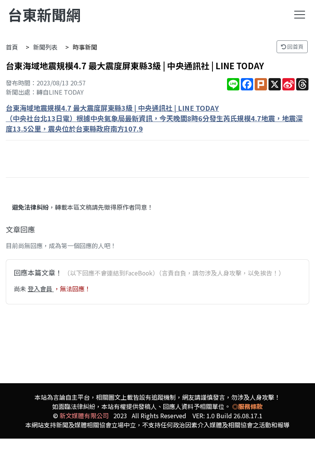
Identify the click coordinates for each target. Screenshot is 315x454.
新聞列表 (45, 47)
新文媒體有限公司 (84, 415)
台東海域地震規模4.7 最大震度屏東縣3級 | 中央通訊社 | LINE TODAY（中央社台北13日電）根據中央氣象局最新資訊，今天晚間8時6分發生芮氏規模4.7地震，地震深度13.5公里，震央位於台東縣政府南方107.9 (154, 118)
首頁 (12, 47)
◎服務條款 (247, 406)
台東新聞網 (44, 14)
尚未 (21, 288)
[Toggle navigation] (299, 14)
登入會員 (41, 288)
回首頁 (294, 46)
